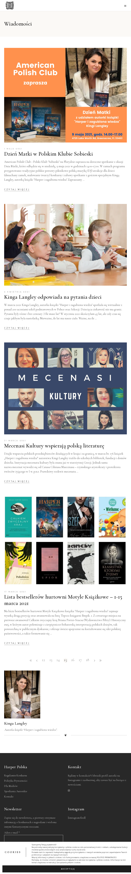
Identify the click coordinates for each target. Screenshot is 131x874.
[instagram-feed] (77, 817)
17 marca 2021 (15, 592)
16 (72, 660)
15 (65, 660)
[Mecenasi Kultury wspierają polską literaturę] (65, 388)
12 (43, 660)
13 (51, 660)
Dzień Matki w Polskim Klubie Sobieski (48, 153)
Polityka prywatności (15, 780)
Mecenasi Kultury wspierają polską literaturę (54, 445)
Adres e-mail (12, 832)
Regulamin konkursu (15, 775)
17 (80, 660)
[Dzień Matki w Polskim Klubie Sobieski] (65, 95)
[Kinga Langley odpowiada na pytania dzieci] (65, 245)
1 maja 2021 (13, 149)
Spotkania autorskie (15, 791)
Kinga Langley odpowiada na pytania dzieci (52, 297)
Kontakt (8, 796)
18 (87, 660)
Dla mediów (11, 786)
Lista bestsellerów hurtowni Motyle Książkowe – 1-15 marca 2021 (63, 600)
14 (58, 660)
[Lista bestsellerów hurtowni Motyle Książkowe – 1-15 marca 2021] (65, 540)
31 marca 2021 (15, 441)
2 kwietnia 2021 (17, 292)
